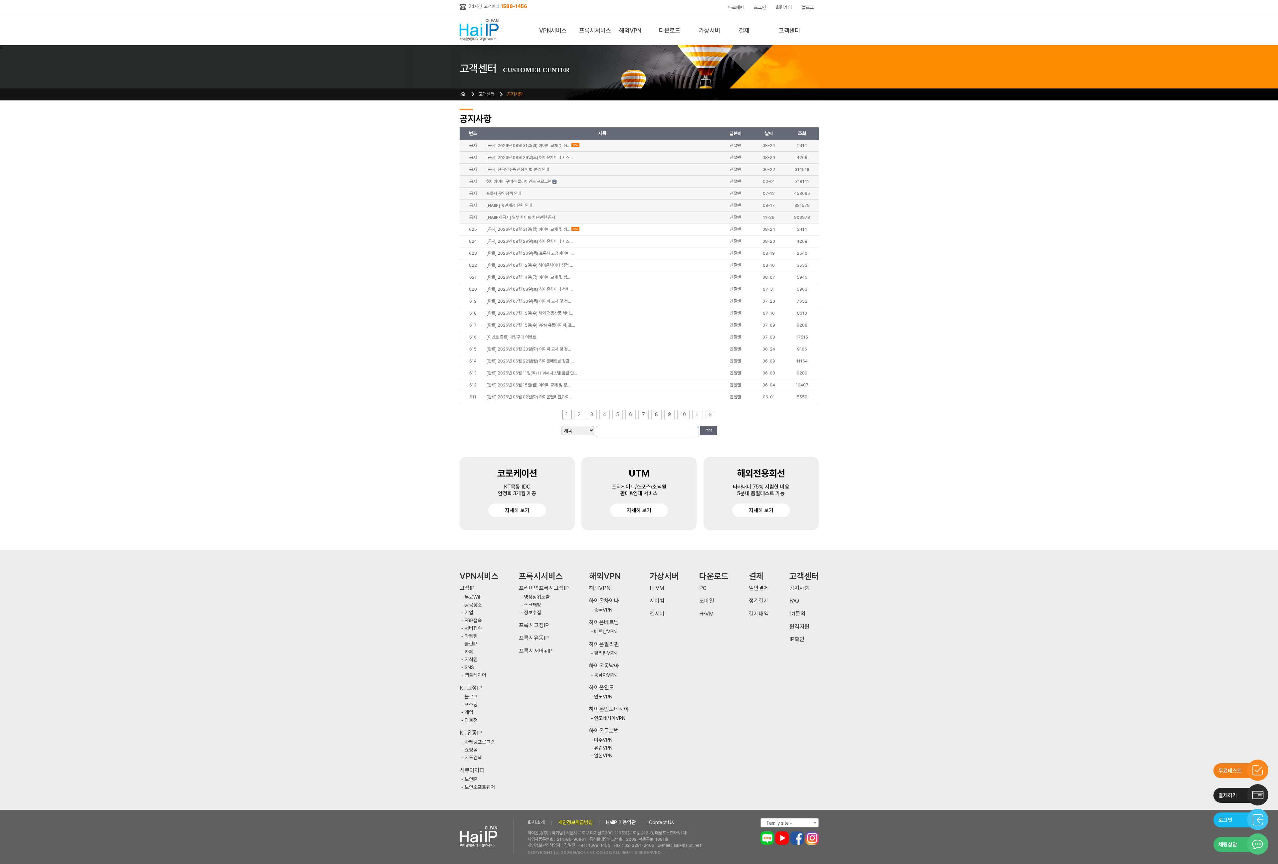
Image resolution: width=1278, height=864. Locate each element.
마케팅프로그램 (480, 742)
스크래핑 (532, 605)
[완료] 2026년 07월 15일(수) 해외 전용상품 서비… (529, 313)
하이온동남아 (604, 666)
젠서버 (657, 614)
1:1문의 (797, 614)
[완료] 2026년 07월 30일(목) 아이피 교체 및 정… (528, 301)
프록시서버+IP (535, 651)
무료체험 (736, 7)
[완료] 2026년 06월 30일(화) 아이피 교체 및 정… (528, 349)
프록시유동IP (534, 638)
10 (683, 414)
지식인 (471, 659)
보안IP (471, 779)
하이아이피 (480, 30)
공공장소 (473, 605)
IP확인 (796, 639)
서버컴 (657, 601)
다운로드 (669, 30)
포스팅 (471, 705)
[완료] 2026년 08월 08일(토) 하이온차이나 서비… (529, 289)
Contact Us (661, 822)
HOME (463, 94)
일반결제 (759, 588)
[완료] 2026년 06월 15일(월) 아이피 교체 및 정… (528, 384)
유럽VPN (603, 748)
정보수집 (532, 613)
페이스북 (797, 838)
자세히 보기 (517, 510)
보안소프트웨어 (480, 787)
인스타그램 (812, 838)
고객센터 (789, 30)
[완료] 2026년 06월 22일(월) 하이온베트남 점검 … (530, 361)
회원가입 (784, 7)
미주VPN (603, 740)
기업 (469, 613)
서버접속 (473, 628)
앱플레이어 (475, 675)
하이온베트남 (604, 622)
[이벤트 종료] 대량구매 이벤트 (511, 337)
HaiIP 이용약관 (621, 822)
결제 (744, 30)
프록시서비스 (595, 30)
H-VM (657, 588)
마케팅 (471, 636)
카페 (469, 652)
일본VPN (603, 756)
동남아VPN (605, 675)
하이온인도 (601, 687)
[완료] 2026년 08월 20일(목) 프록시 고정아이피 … (530, 253)
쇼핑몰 (471, 750)
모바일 (706, 601)
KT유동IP (471, 733)
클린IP (471, 644)
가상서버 (709, 30)
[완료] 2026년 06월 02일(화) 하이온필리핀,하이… (529, 396)
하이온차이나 (604, 601)
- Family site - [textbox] (777, 823)
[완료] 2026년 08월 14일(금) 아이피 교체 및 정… (528, 277)
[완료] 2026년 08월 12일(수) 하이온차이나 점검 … (529, 265)
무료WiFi (474, 597)
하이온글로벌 (604, 731)
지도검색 (473, 758)
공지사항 (515, 94)
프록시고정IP (534, 625)
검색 (708, 430)
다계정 (471, 720)
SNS (469, 667)
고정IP (467, 588)
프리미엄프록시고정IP (544, 588)
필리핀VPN (605, 653)
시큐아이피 (472, 770)
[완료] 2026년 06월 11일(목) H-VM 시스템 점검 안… (531, 372)
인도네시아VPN (609, 718)
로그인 (760, 7)
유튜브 (782, 838)
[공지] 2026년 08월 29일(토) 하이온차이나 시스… (529, 241)
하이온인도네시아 (609, 709)
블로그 (808, 7)
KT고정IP (471, 688)
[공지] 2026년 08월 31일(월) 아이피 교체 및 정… (528, 229)
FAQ (794, 601)
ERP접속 (473, 621)
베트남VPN (605, 632)
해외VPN (630, 30)
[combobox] (789, 822)
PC (703, 588)
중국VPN (603, 610)
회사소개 (536, 822)
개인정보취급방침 (575, 822)
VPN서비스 (553, 30)
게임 (469, 712)
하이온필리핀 (604, 644)
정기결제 (759, 601)
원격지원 (799, 627)
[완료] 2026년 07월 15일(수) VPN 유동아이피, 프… (530, 325)
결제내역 (759, 614)
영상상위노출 (537, 597)
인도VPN (603, 697)
